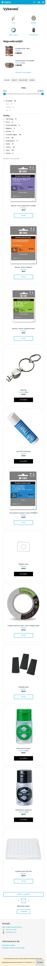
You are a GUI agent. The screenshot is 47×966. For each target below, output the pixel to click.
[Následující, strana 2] (23, 901)
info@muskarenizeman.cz (13, 927)
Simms (9, 144)
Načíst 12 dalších (23, 894)
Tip (8, 110)
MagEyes (10, 128)
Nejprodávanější (23, 80)
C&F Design (11, 119)
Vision (9, 150)
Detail (23, 215)
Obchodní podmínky (8, 945)
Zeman (9, 153)
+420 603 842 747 (10, 932)
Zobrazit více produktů (22, 72)
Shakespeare (11, 141)
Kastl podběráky (13, 125)
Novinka (10, 107)
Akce (9, 104)
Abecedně (32, 80)
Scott (9, 138)
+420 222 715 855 (10, 930)
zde (34, 962)
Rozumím (40, 962)
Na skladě (11, 101)
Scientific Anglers (13, 135)
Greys (9, 122)
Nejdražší (14, 80)
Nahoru (24, 911)
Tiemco (10, 147)
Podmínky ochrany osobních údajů (13, 948)
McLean (10, 131)
